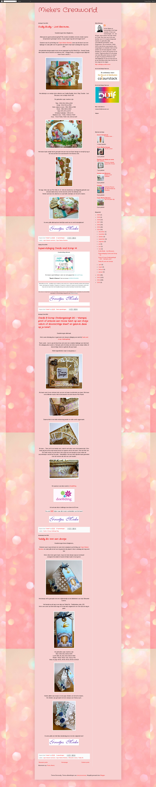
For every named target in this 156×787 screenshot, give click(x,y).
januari (101, 272)
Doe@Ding (73, 486)
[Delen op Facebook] (73, 238)
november (102, 234)
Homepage (64, 762)
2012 (98, 277)
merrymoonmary (81, 775)
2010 (98, 282)
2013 (98, 275)
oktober (101, 236)
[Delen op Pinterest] (75, 238)
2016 (98, 224)
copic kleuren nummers (49, 240)
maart (100, 267)
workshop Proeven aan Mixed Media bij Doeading (110, 188)
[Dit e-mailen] (68, 238)
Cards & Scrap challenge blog (51, 531)
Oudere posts (85, 762)
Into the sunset (108, 148)
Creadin (99, 185)
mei (100, 249)
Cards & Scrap (74, 293)
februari (101, 269)
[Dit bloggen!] (70, 238)
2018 (98, 219)
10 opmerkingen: (60, 528)
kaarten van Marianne (103, 173)
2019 (98, 217)
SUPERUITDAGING (74, 278)
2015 (98, 227)
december (102, 231)
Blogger (102, 775)
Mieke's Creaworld (67, 10)
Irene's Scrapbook (102, 135)
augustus (101, 241)
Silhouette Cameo (73, 757)
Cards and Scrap (78, 275)
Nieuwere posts (43, 762)
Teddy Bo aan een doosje (52, 539)
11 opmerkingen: (60, 238)
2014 (98, 229)
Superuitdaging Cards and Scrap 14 (57, 248)
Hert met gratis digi (109, 199)
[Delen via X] (72, 238)
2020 (98, 215)
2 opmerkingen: (60, 755)
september (102, 239)
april (100, 264)
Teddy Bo (80, 757)
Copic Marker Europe (103, 147)
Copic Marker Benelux (65, 42)
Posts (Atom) (51, 765)
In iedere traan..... (109, 136)
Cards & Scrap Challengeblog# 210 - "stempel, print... (107, 258)
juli (100, 244)
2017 (98, 222)
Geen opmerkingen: (61, 309)
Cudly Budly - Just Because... (53, 26)
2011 (98, 280)
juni (100, 246)
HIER (52, 511)
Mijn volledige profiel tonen (102, 64)
